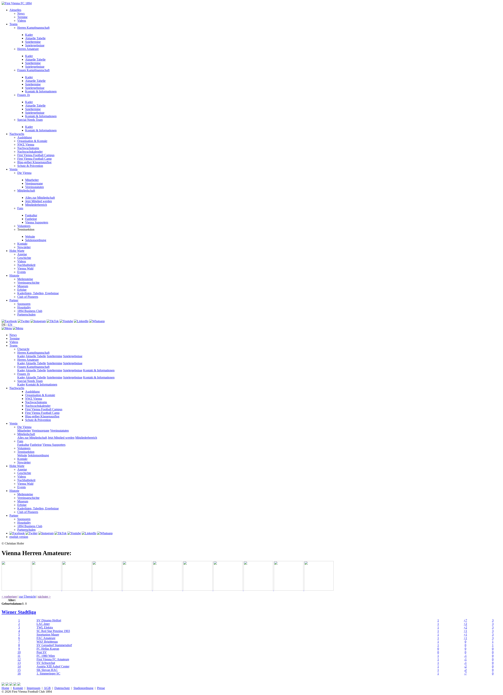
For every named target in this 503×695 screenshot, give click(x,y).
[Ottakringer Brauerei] (289, 589)
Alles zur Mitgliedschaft (40, 197)
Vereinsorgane (34, 183)
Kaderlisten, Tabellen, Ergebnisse (38, 293)
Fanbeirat (31, 219)
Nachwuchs (16, 134)
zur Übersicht (27, 596)
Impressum (33, 688)
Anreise (22, 254)
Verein (13, 169)
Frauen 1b (23, 95)
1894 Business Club (29, 311)
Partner (13, 300)
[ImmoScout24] (138, 589)
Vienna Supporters (36, 222)
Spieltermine (33, 41)
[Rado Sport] (259, 589)
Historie (14, 275)
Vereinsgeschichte (28, 282)
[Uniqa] (17, 589)
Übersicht (23, 349)
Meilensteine (25, 279)
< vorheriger (9, 596)
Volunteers (23, 226)
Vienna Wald (25, 268)
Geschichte (24, 257)
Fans (20, 208)
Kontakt (22, 243)
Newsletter (24, 247)
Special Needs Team (30, 119)
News (21, 13)
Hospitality (24, 307)
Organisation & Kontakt (32, 141)
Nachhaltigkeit (26, 265)
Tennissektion (25, 451)
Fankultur (31, 215)
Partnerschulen (26, 314)
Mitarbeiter (32, 180)
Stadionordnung (83, 688)
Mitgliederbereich (36, 204)
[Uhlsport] (228, 589)
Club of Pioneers (27, 296)
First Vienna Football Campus (35, 155)
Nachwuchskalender (30, 151)
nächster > (44, 596)
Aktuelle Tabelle (35, 38)
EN (10, 324)
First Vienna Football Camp (34, 158)
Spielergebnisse (34, 45)
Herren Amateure (28, 49)
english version (18, 536)
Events (21, 272)
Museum (22, 286)
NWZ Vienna (25, 144)
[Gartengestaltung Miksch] (107, 589)
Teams (13, 24)
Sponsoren (23, 304)
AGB (47, 688)
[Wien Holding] (77, 589)
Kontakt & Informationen (41, 91)
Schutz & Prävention (30, 165)
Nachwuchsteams (28, 148)
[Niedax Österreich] (168, 589)
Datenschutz (62, 688)
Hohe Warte (16, 250)
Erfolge (22, 289)
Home (5, 688)
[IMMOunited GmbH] (47, 589)
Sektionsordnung (35, 240)
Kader (29, 34)
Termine (22, 17)
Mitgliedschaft (26, 190)
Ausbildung (24, 137)
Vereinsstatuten (34, 187)
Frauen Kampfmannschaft (33, 70)
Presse (101, 688)
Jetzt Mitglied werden (38, 201)
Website (30, 236)
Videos (21, 20)
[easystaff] (198, 589)
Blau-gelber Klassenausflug (34, 162)
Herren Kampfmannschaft (33, 27)
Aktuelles (15, 10)
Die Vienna (24, 172)
